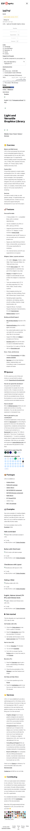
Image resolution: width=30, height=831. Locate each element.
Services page (8, 767)
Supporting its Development (16, 380)
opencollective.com (18, 442)
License (6, 53)
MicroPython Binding (12, 320)
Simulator (13, 646)
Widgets (15, 260)
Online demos (16, 627)
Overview (14, 662)
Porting (8, 653)
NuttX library (9, 495)
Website (6, 134)
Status (27, 826)
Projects (11, 655)
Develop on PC (10, 341)
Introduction (15, 632)
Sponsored (13, 421)
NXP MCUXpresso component (14, 493)
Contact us (7, 771)
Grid (14, 273)
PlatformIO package (11, 485)
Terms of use (18, 827)
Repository (7, 50)
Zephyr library (10, 487)
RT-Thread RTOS (11, 498)
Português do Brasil (18, 100)
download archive (7, 67)
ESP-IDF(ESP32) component (14, 490)
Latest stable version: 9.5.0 (11, 17)
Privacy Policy (23, 826)
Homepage (7, 46)
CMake (20, 337)
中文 (10, 100)
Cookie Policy (14, 826)
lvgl (4, 10)
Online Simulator (20, 542)
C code (7, 540)
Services (6, 136)
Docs (11, 134)
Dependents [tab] (14, 34)
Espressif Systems (6, 828)
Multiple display (10, 313)
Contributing (15, 685)
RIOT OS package (11, 503)
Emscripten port (15, 348)
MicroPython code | (15, 542)
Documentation (15, 355)
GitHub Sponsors (13, 406)
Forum (15, 134)
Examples (6, 527)
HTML (4, 89)
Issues (6, 52)
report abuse (6, 92)
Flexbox (8, 273)
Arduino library (10, 482)
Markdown (10, 89)
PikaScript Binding (11, 325)
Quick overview (10, 639)
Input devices (15, 311)
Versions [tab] (14, 41)
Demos (20, 134)
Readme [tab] (15, 28)
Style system (14, 266)
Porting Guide (15, 232)
